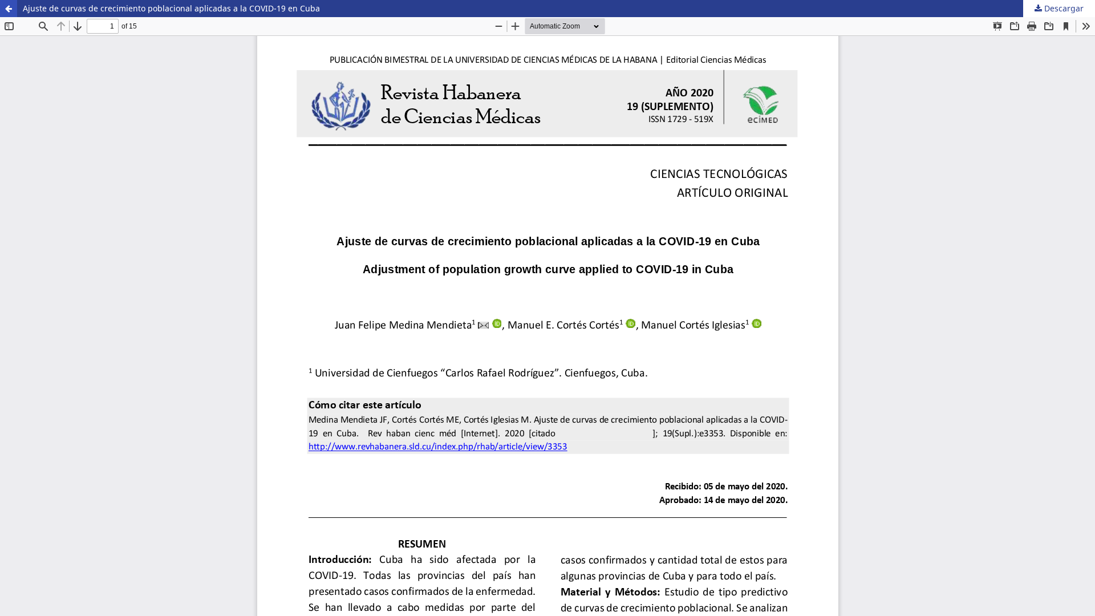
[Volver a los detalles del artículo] (8, 8)
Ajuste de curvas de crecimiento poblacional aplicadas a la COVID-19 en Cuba (171, 8)
